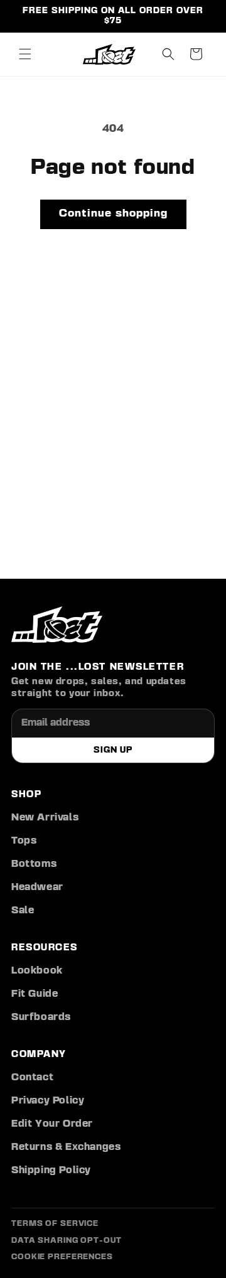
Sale (22, 910)
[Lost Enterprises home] (56, 624)
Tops (23, 841)
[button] (25, 54)
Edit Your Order (52, 1124)
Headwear (37, 887)
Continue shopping (113, 213)
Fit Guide (34, 994)
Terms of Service (55, 1223)
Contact (32, 1077)
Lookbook (37, 971)
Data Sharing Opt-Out (66, 1240)
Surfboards (41, 1017)
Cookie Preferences (62, 1257)
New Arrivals (44, 818)
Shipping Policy (51, 1170)
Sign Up (113, 750)
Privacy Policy (47, 1101)
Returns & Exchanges (66, 1147)
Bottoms (33, 864)
